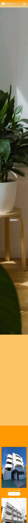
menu (24, 4)
